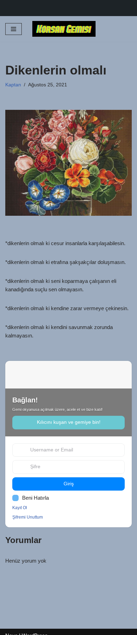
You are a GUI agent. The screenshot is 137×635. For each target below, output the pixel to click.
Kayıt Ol (19, 507)
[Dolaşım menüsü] (13, 29)
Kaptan (13, 84)
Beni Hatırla (35, 498)
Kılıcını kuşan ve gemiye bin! (68, 422)
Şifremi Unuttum (27, 517)
